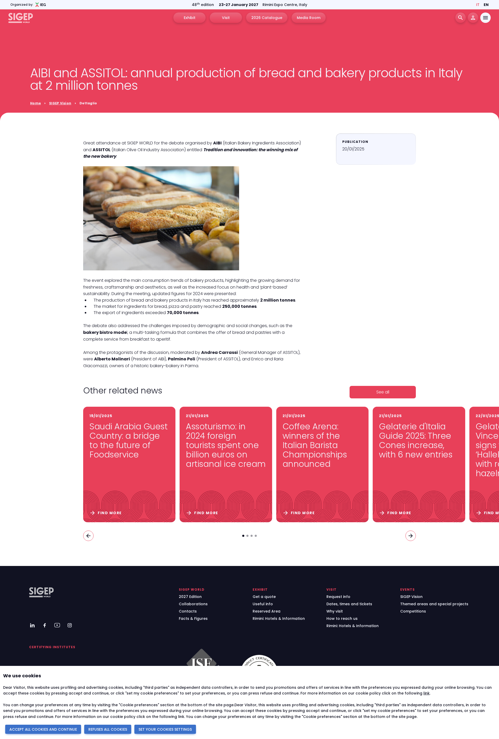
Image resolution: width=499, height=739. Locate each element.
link (426, 693)
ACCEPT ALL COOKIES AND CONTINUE (43, 729)
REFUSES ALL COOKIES (107, 729)
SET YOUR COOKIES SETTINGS (165, 729)
